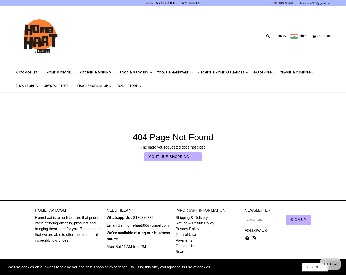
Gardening (263, 72)
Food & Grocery (134, 72)
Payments (184, 240)
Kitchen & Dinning (96, 72)
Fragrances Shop (93, 86)
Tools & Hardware (173, 72)
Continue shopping (169, 157)
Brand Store (128, 86)
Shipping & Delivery (192, 217)
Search (181, 251)
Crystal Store (57, 86)
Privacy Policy (187, 229)
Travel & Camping (296, 72)
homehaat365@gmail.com (316, 3)
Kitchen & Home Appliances (222, 72)
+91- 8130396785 (283, 3)
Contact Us (185, 246)
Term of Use (186, 234)
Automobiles (27, 72)
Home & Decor (59, 72)
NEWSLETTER (258, 210)
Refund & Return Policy (195, 223)
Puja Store (26, 86)
